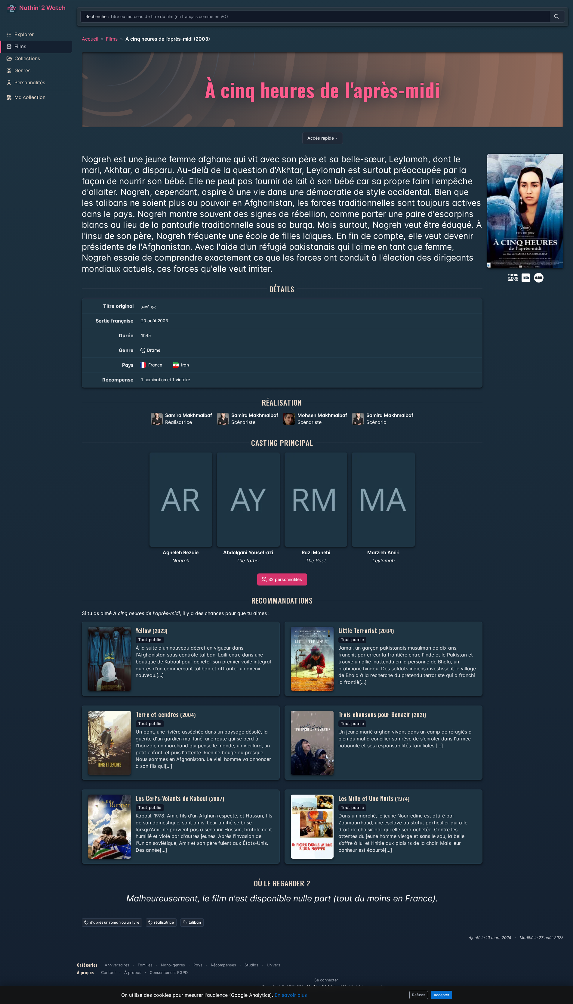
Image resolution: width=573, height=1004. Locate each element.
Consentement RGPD (169, 972)
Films (112, 39)
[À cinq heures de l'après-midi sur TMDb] (513, 277)
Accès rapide (320, 138)
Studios (251, 965)
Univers (273, 965)
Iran (185, 364)
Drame (153, 350)
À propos (132, 972)
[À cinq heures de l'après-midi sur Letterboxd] (539, 277)
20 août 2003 (154, 320)
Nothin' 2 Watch (42, 7)
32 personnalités (285, 579)
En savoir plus (291, 995)
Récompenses (223, 965)
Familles (145, 965)
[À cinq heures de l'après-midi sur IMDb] (526, 277)
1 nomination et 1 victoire (165, 379)
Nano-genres (173, 965)
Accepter (441, 995)
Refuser (418, 995)
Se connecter (326, 980)
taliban (195, 922)
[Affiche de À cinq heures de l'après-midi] (525, 211)
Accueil (90, 39)
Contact (108, 972)
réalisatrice (164, 922)
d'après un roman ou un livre (114, 922)
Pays (197, 965)
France (155, 364)
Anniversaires (117, 965)
